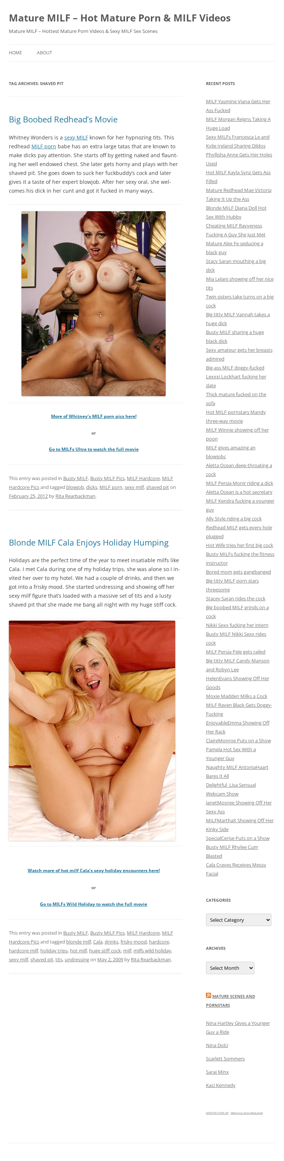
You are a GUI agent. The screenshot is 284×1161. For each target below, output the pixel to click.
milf (127, 950)
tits (58, 959)
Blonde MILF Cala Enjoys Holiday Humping (89, 542)
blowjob (75, 487)
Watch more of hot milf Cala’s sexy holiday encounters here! (94, 870)
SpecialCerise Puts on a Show (238, 838)
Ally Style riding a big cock (234, 518)
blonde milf (78, 941)
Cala (97, 941)
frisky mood (134, 941)
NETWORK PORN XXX (217, 1112)
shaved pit (157, 487)
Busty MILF (75, 478)
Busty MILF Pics (107, 478)
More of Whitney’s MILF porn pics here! (93, 416)
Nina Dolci (217, 1045)
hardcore (159, 941)
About (44, 53)
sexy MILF (76, 137)
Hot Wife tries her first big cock (239, 545)
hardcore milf (23, 950)
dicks (91, 487)
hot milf (78, 950)
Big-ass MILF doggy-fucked (235, 367)
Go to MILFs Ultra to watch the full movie (94, 449)
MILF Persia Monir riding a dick (239, 483)
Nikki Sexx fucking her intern (237, 625)
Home (15, 53)
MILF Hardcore (143, 478)
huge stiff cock (105, 950)
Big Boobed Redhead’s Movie (63, 119)
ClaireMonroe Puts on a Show (238, 740)
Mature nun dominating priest (247, 1112)
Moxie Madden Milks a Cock (236, 696)
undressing (77, 959)
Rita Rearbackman (75, 496)
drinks (111, 941)
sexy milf (134, 487)
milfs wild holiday (152, 950)
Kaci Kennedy (221, 1085)
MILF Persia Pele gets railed (236, 651)
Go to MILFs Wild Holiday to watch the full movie (93, 904)
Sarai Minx (217, 1072)
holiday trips (54, 950)
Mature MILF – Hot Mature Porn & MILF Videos (120, 17)
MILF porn (43, 146)
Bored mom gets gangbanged (238, 571)
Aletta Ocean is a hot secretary (239, 492)
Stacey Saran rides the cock (236, 598)
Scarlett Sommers (225, 1058)
